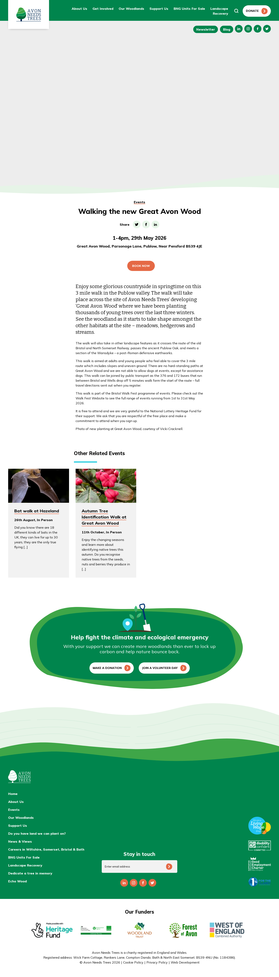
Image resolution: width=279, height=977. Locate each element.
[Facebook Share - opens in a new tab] (146, 224)
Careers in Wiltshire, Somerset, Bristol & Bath (46, 849)
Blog (226, 29)
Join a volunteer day (160, 668)
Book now (141, 266)
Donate (252, 11)
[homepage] (52, 776)
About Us (79, 9)
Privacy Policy (157, 962)
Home (13, 794)
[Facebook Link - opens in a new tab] (257, 29)
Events (139, 202)
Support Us (159, 9)
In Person (45, 520)
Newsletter (205, 29)
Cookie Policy (133, 962)
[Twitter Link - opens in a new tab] (267, 29)
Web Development (185, 962)
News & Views (20, 841)
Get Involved (103, 9)
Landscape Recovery (25, 865)
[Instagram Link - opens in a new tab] (239, 29)
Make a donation (107, 668)
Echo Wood (17, 881)
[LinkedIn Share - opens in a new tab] (155, 224)
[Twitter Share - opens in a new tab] (137, 224)
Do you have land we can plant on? (37, 833)
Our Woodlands (131, 9)
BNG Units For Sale (189, 9)
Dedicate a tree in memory (30, 873)
